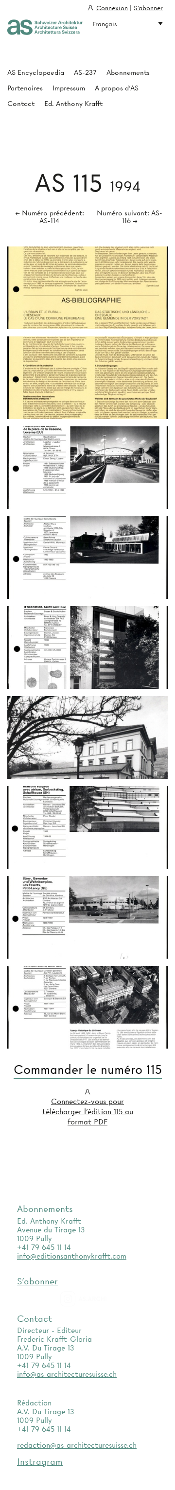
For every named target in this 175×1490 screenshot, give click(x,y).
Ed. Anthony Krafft (73, 103)
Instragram (40, 1461)
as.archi (95, 1299)
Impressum (68, 88)
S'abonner (148, 8)
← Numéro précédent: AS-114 (49, 217)
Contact (21, 103)
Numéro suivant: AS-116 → (129, 217)
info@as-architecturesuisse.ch (67, 1374)
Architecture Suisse (45, 27)
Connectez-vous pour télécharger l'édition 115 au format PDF (87, 1111)
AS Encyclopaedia (35, 72)
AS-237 (85, 72)
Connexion (112, 8)
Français (104, 24)
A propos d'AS (117, 88)
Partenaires (25, 88)
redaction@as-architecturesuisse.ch (77, 1445)
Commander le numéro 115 (88, 1070)
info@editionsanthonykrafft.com (71, 1256)
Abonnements (128, 72)
